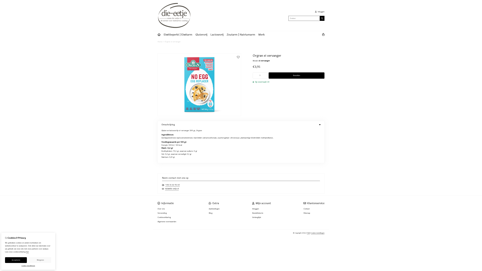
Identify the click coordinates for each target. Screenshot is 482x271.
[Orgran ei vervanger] (199, 115)
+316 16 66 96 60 (172, 185)
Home (160, 41)
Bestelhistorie (257, 213)
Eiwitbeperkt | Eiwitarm (178, 35)
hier (27, 252)
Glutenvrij (201, 35)
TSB (308, 233)
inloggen (320, 11)
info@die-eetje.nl (172, 188)
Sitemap (307, 213)
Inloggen (255, 209)
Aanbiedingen (214, 209)
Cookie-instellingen (317, 233)
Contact (307, 209)
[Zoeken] (322, 18)
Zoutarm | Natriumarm (241, 35)
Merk (261, 35)
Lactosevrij (217, 35)
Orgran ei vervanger (173, 41)
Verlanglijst (256, 217)
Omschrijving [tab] (168, 124)
